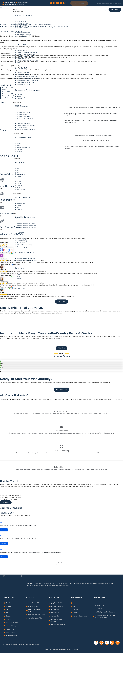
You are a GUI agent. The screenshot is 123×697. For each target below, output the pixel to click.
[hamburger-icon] (103, 9)
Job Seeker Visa (18, 133)
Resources (16, 264)
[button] (61, 372)
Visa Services (17, 193)
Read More (3, 530)
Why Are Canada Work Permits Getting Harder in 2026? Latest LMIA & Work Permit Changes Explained (30, 552)
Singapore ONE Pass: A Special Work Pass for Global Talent (18, 525)
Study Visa (16, 158)
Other (15, 213)
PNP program (17, 102)
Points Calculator (18, 11)
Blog (1, 522)
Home (15, 9)
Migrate (15, 40)
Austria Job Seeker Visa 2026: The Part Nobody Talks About (18, 539)
